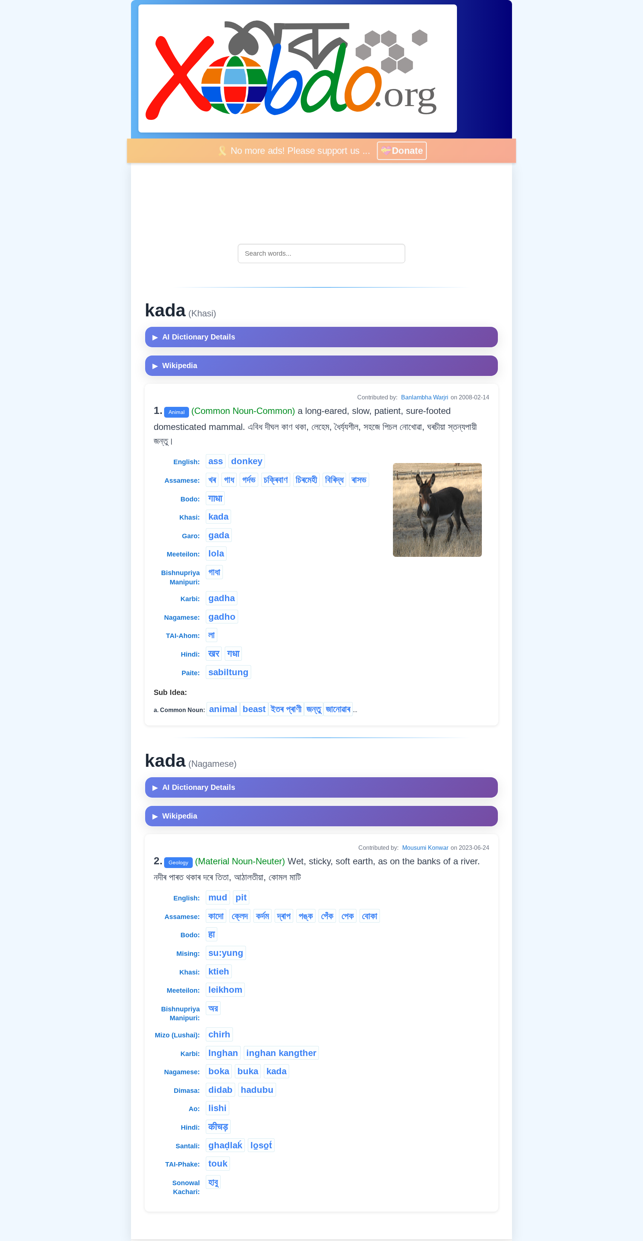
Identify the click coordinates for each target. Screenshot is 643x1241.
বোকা (369, 916)
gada (218, 535)
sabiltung (228, 672)
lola (216, 553)
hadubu (257, 1090)
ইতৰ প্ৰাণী (286, 709)
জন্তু (314, 709)
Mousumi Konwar (425, 848)
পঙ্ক (306, 916)
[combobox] (321, 253)
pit (241, 897)
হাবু (213, 1182)
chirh (219, 1034)
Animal (177, 412)
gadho (222, 617)
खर (213, 653)
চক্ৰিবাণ (276, 480)
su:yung (225, 953)
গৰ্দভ (249, 480)
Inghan (223, 1053)
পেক (348, 916)
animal (223, 709)
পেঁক (327, 916)
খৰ (212, 480)
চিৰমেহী (306, 480)
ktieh (218, 971)
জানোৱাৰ (338, 709)
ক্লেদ (240, 916)
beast (254, 709)
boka (218, 1071)
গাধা (214, 572)
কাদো (216, 916)
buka (247, 1071)
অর (213, 1008)
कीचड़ (218, 1127)
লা (211, 635)
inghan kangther (281, 1053)
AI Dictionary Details (194, 337)
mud (217, 897)
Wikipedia (175, 365)
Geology (178, 862)
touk (217, 1163)
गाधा (215, 498)
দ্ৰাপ (284, 916)
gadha (221, 598)
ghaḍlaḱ (225, 1145)
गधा (233, 653)
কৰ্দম (262, 916)
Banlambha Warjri (424, 397)
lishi (217, 1108)
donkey (246, 461)
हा (211, 934)
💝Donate (403, 151)
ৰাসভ (359, 480)
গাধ (229, 480)
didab (220, 1090)
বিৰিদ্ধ (334, 480)
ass (215, 461)
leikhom (225, 990)
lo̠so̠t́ (261, 1145)
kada (218, 516)
